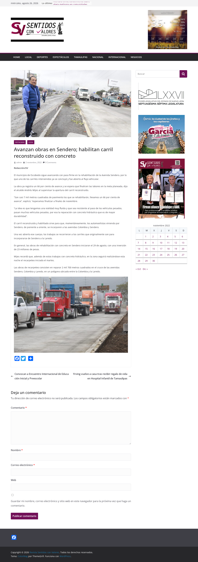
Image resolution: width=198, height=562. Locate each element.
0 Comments (50, 162)
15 (146, 248)
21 (139, 254)
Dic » (145, 269)
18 (168, 248)
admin (19, 162)
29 (146, 260)
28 (139, 260)
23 (153, 254)
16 (153, 248)
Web (13, 480)
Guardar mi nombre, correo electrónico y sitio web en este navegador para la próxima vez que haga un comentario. (71, 503)
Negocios (136, 57)
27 (183, 254)
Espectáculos (61, 57)
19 (175, 248)
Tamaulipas (80, 57)
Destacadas (19, 142)
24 (161, 254)
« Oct (138, 269)
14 (139, 248)
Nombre (17, 450)
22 (146, 254)
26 (175, 254)
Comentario (19, 407)
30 (153, 260)
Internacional (117, 57)
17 (161, 248)
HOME (16, 57)
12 (175, 242)
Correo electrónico (23, 465)
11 (168, 242)
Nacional (97, 57)
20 (183, 248)
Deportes (42, 57)
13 (183, 242)
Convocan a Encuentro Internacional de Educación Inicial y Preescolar (42, 376)
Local (28, 57)
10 (161, 242)
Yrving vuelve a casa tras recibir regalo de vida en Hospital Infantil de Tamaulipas (100, 376)
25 (168, 254)
